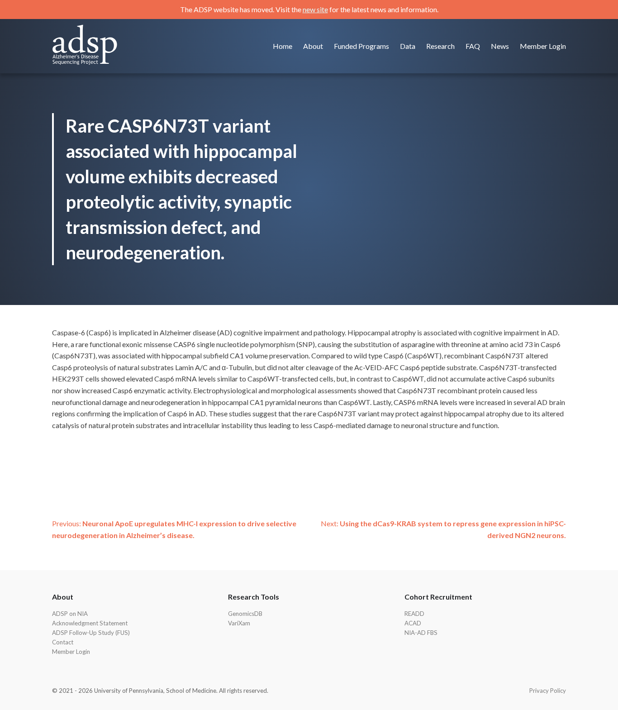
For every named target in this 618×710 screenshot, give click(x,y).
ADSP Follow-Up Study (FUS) (91, 632)
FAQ (473, 46)
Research (440, 46)
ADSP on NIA (70, 613)
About (313, 46)
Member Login (543, 46)
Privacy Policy (547, 690)
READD (414, 613)
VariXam (239, 623)
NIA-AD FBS (420, 632)
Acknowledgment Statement (90, 623)
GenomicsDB (245, 613)
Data (407, 46)
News (500, 46)
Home (282, 46)
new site (315, 9)
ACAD (412, 623)
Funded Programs (361, 46)
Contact (62, 642)
